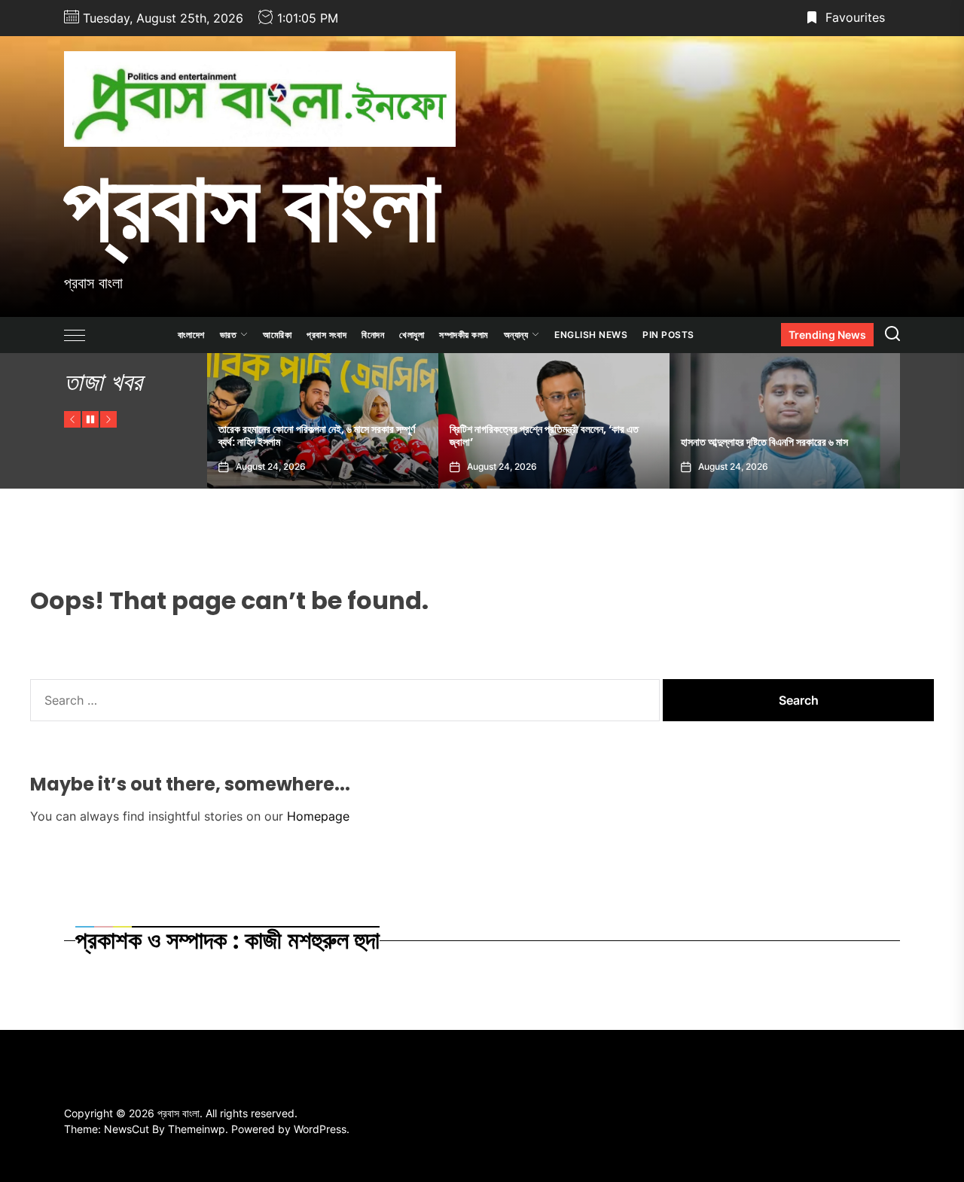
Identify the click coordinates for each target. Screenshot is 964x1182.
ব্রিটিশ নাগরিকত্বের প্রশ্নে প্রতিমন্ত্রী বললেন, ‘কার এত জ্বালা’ (376, 435)
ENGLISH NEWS (590, 334)
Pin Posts (668, 334)
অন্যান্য (516, 334)
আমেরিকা (277, 334)
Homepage (318, 816)
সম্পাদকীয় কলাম (464, 334)
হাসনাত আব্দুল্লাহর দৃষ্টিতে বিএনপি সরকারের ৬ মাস (596, 441)
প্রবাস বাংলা (252, 205)
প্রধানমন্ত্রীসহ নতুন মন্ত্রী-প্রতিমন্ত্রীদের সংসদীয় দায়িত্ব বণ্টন (848, 441)
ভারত (228, 334)
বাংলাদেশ (191, 334)
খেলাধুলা (411, 334)
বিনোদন (373, 334)
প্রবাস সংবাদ (326, 334)
